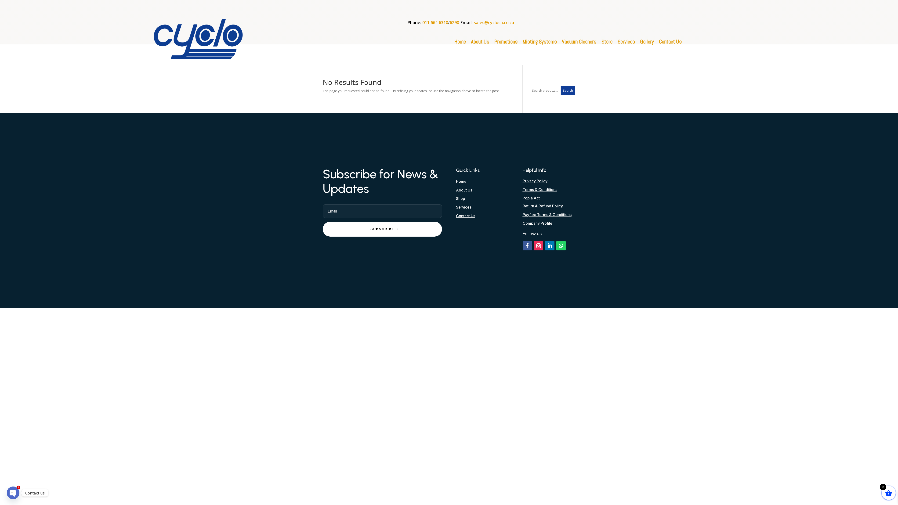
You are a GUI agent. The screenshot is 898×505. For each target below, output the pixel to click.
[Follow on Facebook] (527, 245)
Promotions (506, 42)
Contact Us (670, 42)
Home (460, 42)
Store (606, 42)
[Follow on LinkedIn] (549, 245)
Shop (460, 198)
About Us (480, 42)
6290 (454, 22)
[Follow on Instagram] (538, 245)
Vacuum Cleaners (579, 42)
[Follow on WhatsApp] (561, 245)
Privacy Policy (535, 181)
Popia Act (531, 198)
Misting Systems (540, 42)
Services (626, 42)
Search (568, 90)
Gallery (647, 42)
